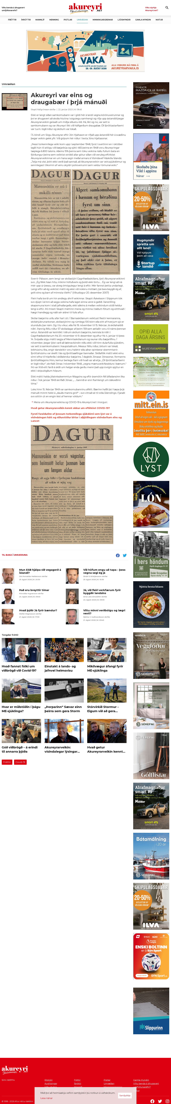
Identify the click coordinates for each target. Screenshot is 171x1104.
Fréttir (7, 762)
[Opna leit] (167, 7)
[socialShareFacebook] (118, 556)
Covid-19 (20, 762)
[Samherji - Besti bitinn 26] (151, 605)
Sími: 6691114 (8, 1080)
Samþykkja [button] (124, 1095)
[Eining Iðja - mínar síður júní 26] (151, 414)
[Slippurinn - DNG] (151, 1011)
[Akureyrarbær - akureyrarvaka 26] (85, 51)
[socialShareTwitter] (125, 556)
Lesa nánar (46, 1098)
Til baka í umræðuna (15, 555)
